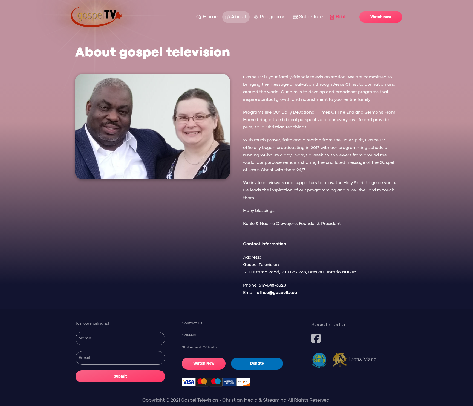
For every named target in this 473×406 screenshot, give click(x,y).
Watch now (380, 17)
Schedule (311, 17)
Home (210, 17)
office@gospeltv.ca (277, 293)
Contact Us (192, 323)
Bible (342, 17)
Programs (273, 17)
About (239, 17)
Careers (189, 335)
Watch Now (203, 363)
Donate (257, 363)
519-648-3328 (272, 285)
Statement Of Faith (199, 347)
